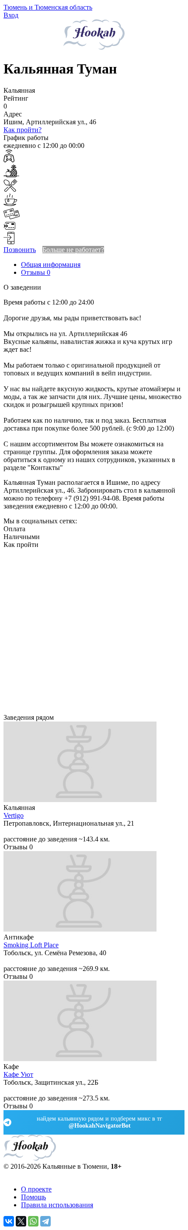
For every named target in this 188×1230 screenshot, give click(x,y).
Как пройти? (22, 129)
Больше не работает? (73, 249)
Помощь (33, 1197)
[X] (21, 1221)
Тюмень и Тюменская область (47, 7)
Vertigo (13, 815)
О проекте (36, 1189)
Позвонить (19, 249)
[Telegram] (45, 1221)
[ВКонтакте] (8, 1221)
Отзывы (35, 272)
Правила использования (57, 1205)
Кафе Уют (18, 1074)
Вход (10, 15)
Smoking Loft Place (31, 945)
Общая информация (50, 264)
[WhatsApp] (33, 1221)
